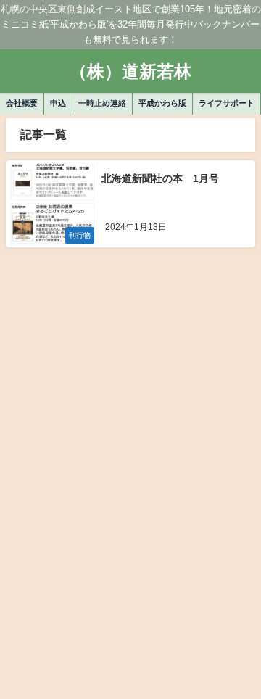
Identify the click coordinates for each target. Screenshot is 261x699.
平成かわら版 (162, 103)
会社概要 (22, 103)
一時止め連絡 (102, 103)
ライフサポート (226, 103)
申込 (58, 103)
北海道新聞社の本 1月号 (160, 178)
